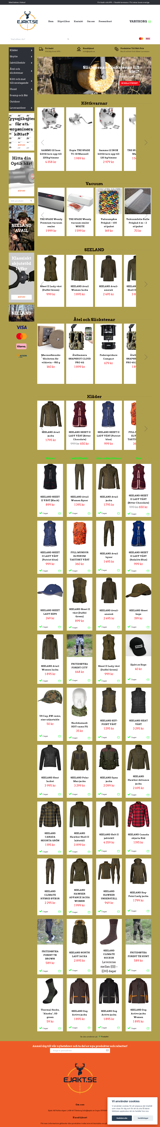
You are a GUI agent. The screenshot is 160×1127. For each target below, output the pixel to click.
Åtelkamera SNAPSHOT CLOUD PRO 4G (79, 359)
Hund (13, 89)
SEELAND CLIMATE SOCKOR (109, 954)
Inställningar (143, 1118)
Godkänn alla (121, 1118)
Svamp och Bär (19, 95)
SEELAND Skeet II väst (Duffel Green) (79, 613)
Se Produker (57, 83)
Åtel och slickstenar (16, 71)
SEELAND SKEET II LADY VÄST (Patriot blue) (108, 436)
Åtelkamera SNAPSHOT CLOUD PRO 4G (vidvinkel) (137, 359)
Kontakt (78, 21)
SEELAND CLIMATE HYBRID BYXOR (50, 895)
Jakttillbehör (17, 62)
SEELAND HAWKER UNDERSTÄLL (109, 895)
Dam (138, 458)
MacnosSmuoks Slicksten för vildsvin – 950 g (50, 359)
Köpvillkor (64, 21)
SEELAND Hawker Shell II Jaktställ (79, 837)
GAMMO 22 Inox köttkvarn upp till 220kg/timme (51, 154)
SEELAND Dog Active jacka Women (138, 1013)
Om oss (91, 21)
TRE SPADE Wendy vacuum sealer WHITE (80, 223)
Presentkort (105, 21)
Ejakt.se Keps (138, 664)
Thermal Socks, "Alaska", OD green (50, 1013)
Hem (51, 21)
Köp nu (21, 145)
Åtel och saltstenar (109, 458)
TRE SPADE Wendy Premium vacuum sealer (51, 223)
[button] (94, 92)
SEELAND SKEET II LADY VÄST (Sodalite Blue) (138, 556)
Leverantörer (18, 107)
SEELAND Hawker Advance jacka (138, 780)
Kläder (14, 50)
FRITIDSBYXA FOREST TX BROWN (50, 955)
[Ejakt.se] (27, 20)
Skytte (14, 56)
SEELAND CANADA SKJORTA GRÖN (50, 837)
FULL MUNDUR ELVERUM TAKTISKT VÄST (137, 436)
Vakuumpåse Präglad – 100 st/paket (109, 223)
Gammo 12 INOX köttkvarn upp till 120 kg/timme (108, 154)
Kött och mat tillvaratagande (19, 81)
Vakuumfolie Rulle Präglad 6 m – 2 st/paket (137, 223)
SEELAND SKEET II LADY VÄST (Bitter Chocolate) (80, 436)
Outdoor (15, 101)
